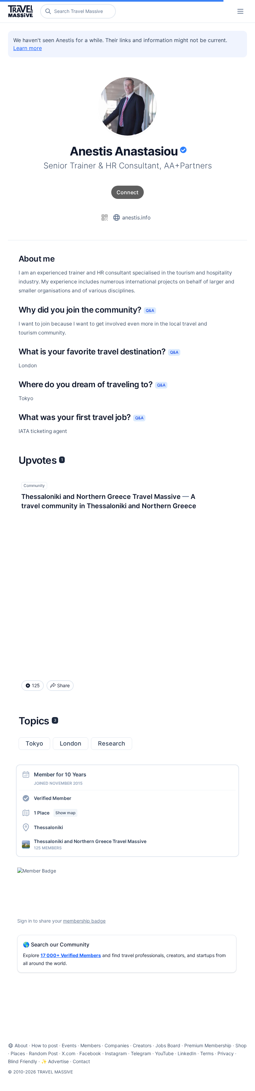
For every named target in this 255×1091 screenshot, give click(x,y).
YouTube (164, 1053)
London (70, 743)
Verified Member (52, 798)
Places (18, 1053)
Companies (117, 1045)
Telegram (141, 1053)
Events (69, 1045)
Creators (142, 1045)
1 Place (54, 813)
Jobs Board (167, 1045)
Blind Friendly (22, 1061)
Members (90, 1045)
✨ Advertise (55, 1061)
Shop (241, 1045)
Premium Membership (207, 1045)
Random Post (43, 1053)
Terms (206, 1053)
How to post (45, 1045)
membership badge (84, 921)
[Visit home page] (22, 11)
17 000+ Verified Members (71, 955)
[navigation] (240, 11)
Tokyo (34, 743)
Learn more (27, 48)
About (21, 1045)
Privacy (225, 1053)
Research (111, 743)
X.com (68, 1053)
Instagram (116, 1053)
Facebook (90, 1053)
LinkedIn (187, 1053)
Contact (81, 1061)
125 (36, 685)
